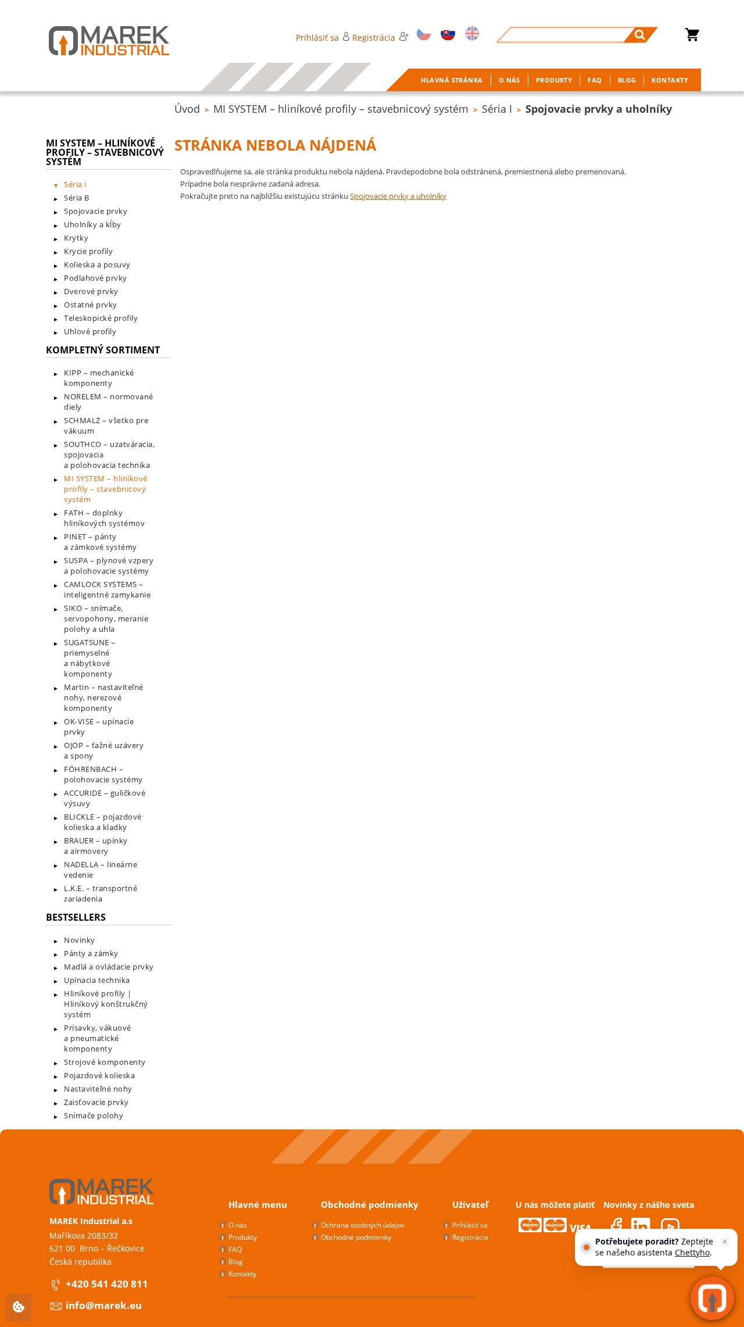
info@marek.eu (104, 1305)
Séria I (497, 109)
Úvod (187, 109)
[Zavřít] (724, 1241)
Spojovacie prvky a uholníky (598, 109)
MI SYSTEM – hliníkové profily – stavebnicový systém (340, 109)
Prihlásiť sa (317, 37)
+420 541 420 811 (107, 1283)
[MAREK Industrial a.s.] (97, 41)
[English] (470, 34)
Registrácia (373, 37)
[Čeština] (422, 34)
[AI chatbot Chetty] (712, 1298)
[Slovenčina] (445, 34)
